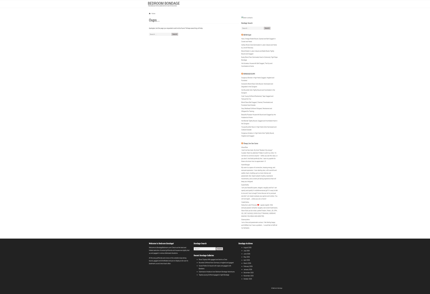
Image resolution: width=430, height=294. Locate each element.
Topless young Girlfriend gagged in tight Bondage (214, 275)
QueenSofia (245, 185)
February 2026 (248, 266)
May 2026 (247, 257)
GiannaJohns (245, 219)
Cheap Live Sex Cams (250, 143)
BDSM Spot (247, 34)
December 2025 (249, 272)
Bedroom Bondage (164, 3)
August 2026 (247, 247)
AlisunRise (244, 147)
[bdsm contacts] (247, 17)
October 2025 (248, 279)
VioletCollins (245, 202)
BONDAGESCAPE (249, 73)
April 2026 (247, 260)
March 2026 (247, 263)
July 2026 (247, 250)
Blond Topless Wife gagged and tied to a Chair (213, 259)
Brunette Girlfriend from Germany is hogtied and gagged (216, 262)
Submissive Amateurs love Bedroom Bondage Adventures (217, 271)
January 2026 (248, 269)
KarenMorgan (245, 164)
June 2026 (247, 254)
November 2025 (249, 276)
